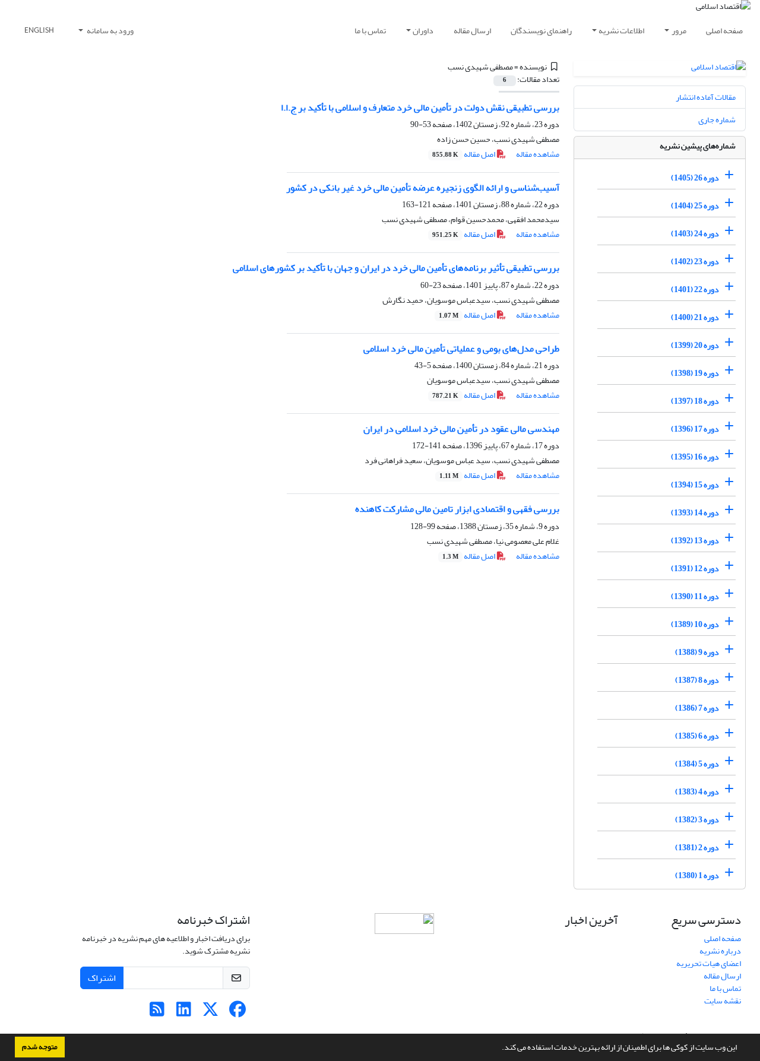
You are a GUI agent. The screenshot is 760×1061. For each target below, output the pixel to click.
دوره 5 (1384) (697, 764)
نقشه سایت (722, 1001)
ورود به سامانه (110, 31)
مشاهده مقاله (537, 154)
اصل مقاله (464, 154)
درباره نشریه (720, 951)
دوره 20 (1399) (695, 345)
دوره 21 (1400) (695, 317)
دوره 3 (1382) (697, 820)
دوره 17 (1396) (695, 429)
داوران (423, 31)
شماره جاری (717, 120)
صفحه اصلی (724, 31)
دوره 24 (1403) (695, 234)
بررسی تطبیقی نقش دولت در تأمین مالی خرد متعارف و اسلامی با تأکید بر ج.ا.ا (420, 107)
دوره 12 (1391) (695, 568)
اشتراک (102, 978)
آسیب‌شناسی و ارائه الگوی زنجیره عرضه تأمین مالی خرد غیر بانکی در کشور (422, 188)
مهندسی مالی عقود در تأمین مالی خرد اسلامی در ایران (461, 429)
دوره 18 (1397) (695, 401)
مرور (679, 31)
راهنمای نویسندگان (541, 31)
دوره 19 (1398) (695, 373)
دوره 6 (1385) (697, 736)
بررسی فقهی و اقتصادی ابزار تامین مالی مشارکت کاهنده (457, 509)
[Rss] (157, 1013)
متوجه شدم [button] (40, 1047)
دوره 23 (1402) (695, 262)
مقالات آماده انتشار (706, 97)
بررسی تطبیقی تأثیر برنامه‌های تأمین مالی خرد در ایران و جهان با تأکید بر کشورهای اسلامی (396, 268)
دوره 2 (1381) (697, 848)
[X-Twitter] (210, 1013)
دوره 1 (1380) (697, 875)
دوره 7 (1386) (697, 708)
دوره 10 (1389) (695, 624)
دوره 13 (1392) (695, 541)
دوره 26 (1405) (695, 178)
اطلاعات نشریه (621, 31)
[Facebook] (237, 1013)
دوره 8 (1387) (697, 680)
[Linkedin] (184, 1013)
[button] (499, 1048)
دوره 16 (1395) (695, 457)
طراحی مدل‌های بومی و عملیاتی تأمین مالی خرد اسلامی (461, 348)
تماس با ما (370, 31)
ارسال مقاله (472, 31)
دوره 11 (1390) (695, 596)
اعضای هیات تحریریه (708, 963)
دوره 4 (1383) (697, 792)
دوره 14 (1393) (695, 513)
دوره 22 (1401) (695, 289)
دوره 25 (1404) (695, 206)
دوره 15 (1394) (695, 485)
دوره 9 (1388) (697, 652)
